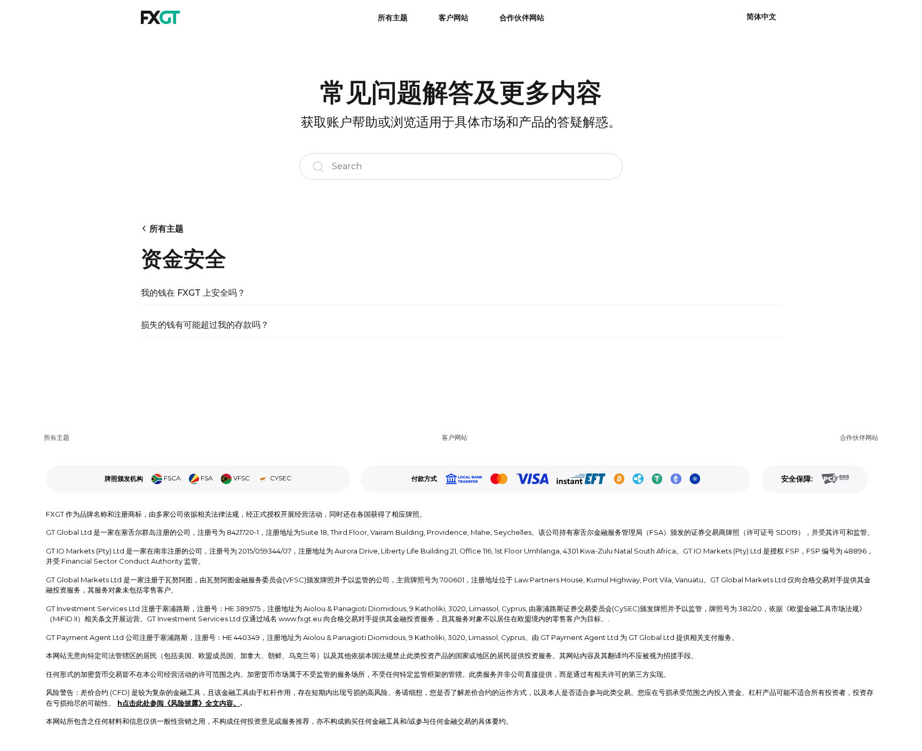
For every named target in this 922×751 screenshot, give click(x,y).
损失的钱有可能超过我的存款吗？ (205, 325)
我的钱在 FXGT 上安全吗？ (193, 293)
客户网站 (453, 17)
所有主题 (393, 17)
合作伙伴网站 (521, 17)
